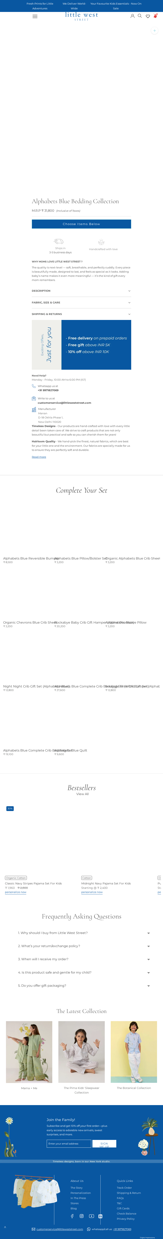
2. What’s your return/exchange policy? (49, 946)
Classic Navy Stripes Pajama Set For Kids (33, 883)
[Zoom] (154, 30)
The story (76, 1187)
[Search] (140, 15)
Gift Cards (123, 1208)
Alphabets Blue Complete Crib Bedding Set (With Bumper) (101, 686)
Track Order (124, 1187)
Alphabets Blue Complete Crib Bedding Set (37, 750)
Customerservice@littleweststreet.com (60, 1229)
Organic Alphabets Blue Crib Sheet (133, 558)
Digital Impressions (147, 1238)
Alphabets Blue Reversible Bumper (31, 558)
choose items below (81, 224)
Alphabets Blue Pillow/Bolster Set (80, 558)
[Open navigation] (35, 16)
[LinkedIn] (102, 1216)
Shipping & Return (129, 1192)
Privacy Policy (126, 1218)
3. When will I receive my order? (43, 959)
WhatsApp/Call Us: (111, 1229)
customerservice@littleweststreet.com (64, 402)
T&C (119, 1203)
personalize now (15, 892)
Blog (74, 1208)
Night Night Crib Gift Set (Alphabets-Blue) (36, 686)
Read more (39, 456)
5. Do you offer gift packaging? (42, 985)
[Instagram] (83, 1217)
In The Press (78, 1198)
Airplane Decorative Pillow (126, 622)
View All (82, 794)
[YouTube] (92, 1217)
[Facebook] (74, 1217)
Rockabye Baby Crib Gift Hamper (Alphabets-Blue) (94, 622)
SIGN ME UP (104, 1145)
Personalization (81, 1192)
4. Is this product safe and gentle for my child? (54, 972)
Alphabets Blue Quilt (70, 750)
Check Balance (126, 1213)
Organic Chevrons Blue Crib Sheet (30, 622)
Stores (75, 1203)
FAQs (120, 1198)
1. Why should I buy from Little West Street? (53, 933)
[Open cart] (155, 15)
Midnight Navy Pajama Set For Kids (106, 883)
